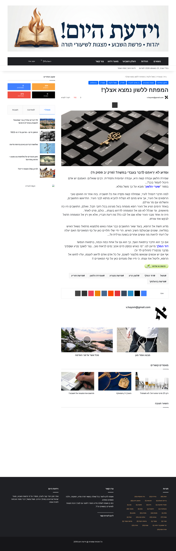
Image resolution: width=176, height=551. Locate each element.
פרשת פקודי (127, 521)
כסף (140, 509)
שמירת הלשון (96, 275)
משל (162, 275)
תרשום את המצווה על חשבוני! (81, 393)
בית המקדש (139, 496)
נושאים (157, 61)
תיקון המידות (162, 83)
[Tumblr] (124, 293)
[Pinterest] (117, 293)
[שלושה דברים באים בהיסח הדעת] (47, 148)
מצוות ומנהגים (148, 83)
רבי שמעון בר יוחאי (160, 525)
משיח (143, 513)
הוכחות (148, 500)
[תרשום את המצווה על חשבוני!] (77, 381)
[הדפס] (78, 293)
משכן (132, 513)
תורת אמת (162, 529)
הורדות (144, 61)
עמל (129, 517)
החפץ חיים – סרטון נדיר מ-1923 (24, 132)
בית (165, 77)
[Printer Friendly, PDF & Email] (156, 266)
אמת (164, 496)
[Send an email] (145, 97)
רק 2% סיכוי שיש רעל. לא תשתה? (154, 393)
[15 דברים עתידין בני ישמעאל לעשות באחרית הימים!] (47, 124)
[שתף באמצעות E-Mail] (115, 105)
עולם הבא (140, 517)
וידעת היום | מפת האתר (127, 68)
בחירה (152, 496)
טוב (129, 504)
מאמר (130, 509)
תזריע (122, 83)
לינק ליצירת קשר (106, 516)
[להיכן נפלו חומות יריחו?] (47, 172)
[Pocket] (91, 293)
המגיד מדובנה (161, 504)
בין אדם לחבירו (134, 83)
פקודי (154, 521)
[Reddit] (111, 293)
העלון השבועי (129, 61)
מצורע (102, 83)
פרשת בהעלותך (157, 281)
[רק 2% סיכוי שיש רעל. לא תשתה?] (151, 381)
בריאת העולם (161, 500)
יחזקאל (150, 509)
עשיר (164, 521)
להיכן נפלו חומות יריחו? (28, 169)
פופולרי (47, 109)
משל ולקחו (151, 77)
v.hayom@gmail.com (155, 97)
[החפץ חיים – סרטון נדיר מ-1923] (47, 136)
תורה (135, 525)
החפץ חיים (135, 500)
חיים (148, 504)
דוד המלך (149, 275)
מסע (164, 513)
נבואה (153, 517)
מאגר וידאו (113, 61)
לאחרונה (31, 109)
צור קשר (100, 61)
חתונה (139, 504)
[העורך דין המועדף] (114, 381)
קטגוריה (159, 77)
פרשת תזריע (77, 275)
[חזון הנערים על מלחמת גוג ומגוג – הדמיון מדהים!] (47, 160)
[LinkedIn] (130, 293)
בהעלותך (93, 83)
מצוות (154, 513)
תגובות (15, 109)
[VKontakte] (104, 293)
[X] (137, 293)
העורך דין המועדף (123, 393)
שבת (145, 525)
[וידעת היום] (88, 28)
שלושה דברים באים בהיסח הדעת (24, 144)
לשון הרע (133, 275)
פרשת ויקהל (142, 521)
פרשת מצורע (116, 275)
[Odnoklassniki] (97, 293)
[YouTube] (50, 507)
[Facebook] (144, 293)
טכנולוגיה (162, 509)
